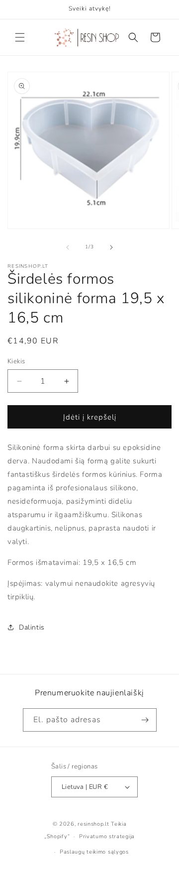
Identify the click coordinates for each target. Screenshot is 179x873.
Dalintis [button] (32, 627)
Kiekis (16, 361)
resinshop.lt (93, 824)
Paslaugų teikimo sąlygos (94, 852)
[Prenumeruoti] (145, 720)
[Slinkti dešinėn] (111, 247)
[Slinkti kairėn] (68, 247)
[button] (20, 37)
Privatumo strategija (107, 836)
